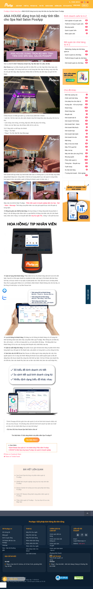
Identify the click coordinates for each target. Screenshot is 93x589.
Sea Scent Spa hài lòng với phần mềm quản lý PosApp (30, 476)
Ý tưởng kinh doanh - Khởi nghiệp (75, 173)
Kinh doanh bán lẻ (70, 118)
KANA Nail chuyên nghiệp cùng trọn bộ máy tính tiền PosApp (32, 482)
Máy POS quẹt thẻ (70, 147)
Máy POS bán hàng (32, 538)
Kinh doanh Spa (70, 131)
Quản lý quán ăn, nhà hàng (73, 55)
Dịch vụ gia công (7, 538)
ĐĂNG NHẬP (76, 5)
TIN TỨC (41, 6)
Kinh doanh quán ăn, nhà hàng (74, 63)
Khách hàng (68, 108)
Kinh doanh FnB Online (72, 121)
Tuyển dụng (68, 167)
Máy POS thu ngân (31, 532)
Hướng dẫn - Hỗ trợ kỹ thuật (73, 104)
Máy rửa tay (68, 150)
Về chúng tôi (6, 532)
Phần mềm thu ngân (32, 546)
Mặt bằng (68, 140)
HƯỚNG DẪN (58, 6)
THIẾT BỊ (26, 6)
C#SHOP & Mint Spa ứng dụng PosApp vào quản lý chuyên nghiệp (30, 450)
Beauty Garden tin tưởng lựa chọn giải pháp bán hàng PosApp (32, 488)
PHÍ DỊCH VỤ (33, 6)
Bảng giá (5, 535)
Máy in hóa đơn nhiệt (71, 144)
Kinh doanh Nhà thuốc (71, 127)
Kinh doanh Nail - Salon (72, 124)
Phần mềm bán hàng (32, 540)
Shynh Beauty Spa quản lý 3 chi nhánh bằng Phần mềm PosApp (29, 448)
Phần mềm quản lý (71, 160)
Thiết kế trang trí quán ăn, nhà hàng (75, 58)
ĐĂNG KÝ (85, 5)
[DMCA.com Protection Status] (82, 578)
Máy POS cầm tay (31, 535)
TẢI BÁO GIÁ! (88, 294)
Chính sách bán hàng (71, 98)
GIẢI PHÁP (19, 6)
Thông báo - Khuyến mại (72, 163)
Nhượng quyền (69, 27)
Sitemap (4, 545)
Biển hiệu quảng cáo (71, 95)
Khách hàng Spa (70, 111)
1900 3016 (81, 543)
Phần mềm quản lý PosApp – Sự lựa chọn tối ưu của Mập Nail (32, 501)
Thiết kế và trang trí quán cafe (74, 24)
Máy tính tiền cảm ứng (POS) (74, 153)
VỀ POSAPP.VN (67, 6)
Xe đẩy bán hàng (70, 170)
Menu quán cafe (70, 34)
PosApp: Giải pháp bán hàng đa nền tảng (46, 521)
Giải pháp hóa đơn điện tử (73, 101)
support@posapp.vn (79, 541)
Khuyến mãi (68, 114)
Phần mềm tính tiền (32, 543)
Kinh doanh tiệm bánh (71, 134)
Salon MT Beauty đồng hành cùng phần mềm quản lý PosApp (32, 495)
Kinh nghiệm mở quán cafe (73, 20)
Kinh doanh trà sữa (71, 137)
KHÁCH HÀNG (49, 6)
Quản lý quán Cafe (70, 30)
